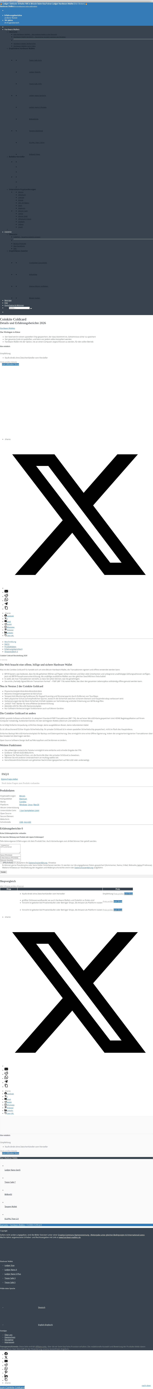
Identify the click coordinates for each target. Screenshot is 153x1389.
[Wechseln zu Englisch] (7, 312)
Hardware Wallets (7, 328)
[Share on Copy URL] (6, 609)
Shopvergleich (11, 651)
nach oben (146, 1385)
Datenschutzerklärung (38, 862)
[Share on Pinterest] (6, 1373)
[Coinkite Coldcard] (19, 432)
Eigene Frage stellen (9, 779)
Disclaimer (9, 1340)
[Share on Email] (6, 592)
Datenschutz (10, 1337)
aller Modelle (12, 11)
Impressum (9, 1342)
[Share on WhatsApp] (6, 600)
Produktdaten (10, 646)
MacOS (36, 804)
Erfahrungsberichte (13, 649)
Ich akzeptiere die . (25, 862)
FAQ (6, 644)
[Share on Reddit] (6, 596)
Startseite (4, 1225)
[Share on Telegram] (6, 605)
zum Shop (128, 893)
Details (14, 362)
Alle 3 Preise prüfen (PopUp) (12, 886)
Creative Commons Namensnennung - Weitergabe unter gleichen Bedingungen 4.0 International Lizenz (101, 1235)
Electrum (23, 799)
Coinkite (22, 801)
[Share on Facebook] (6, 1354)
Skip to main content (8, 1)
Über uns (8, 1335)
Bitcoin (22, 796)
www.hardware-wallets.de (70, 1237)
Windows (23, 804)
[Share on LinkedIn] (6, 1376)
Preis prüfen (5, 362)
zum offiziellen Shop (10, 364)
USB (21, 822)
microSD (27, 822)
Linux (30, 804)
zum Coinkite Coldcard (12, 1387)
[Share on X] (78, 588)
